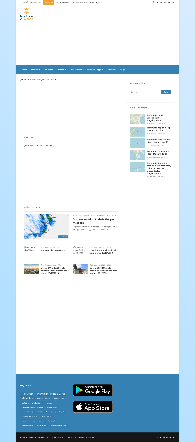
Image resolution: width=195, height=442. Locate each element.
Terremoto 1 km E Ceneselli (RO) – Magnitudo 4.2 (155, 118)
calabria (41, 421)
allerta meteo (52, 407)
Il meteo (27, 393)
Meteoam (48, 403)
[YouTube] (161, 2)
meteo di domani (46, 416)
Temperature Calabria (29, 416)
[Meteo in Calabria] (26, 13)
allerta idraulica (27, 412)
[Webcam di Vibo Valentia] (31, 248)
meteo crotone (60, 398)
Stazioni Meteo (76, 70)
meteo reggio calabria (31, 403)
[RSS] (173, 2)
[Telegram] (169, 2)
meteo (39, 412)
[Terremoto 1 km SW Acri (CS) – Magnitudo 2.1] (137, 155)
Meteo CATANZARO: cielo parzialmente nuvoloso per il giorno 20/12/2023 (55, 271)
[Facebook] (153, 2)
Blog (122, 70)
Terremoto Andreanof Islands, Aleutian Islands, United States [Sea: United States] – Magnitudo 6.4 (159, 168)
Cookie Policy (70, 437)
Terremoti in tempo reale (58, 425)
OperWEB (92, 437)
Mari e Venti (48, 70)
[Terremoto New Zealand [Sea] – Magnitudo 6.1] (137, 143)
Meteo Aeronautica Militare (32, 407)
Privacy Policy (57, 437)
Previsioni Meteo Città (51, 393)
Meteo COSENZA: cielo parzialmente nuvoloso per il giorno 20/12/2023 (103, 271)
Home (24, 70)
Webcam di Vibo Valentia (53, 250)
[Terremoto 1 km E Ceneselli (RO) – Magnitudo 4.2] (137, 119)
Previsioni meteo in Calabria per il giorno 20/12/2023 (103, 251)
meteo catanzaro (27, 425)
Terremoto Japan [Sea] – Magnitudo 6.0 (158, 129)
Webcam (60, 70)
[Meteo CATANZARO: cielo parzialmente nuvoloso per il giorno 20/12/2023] (31, 269)
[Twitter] (157, 2)
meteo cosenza (43, 398)
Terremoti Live (41, 425)
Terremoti (111, 70)
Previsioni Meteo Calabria (55, 412)
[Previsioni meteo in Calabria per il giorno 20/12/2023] (80, 253)
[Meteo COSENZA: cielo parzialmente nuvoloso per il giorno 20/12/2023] (80, 269)
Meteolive (27, 398)
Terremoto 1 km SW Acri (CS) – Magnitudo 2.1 (158, 152)
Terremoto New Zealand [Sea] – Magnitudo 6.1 (158, 141)
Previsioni (34, 70)
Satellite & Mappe (94, 70)
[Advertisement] (97, 44)
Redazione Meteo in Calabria (85, 215)
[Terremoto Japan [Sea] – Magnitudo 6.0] (137, 132)
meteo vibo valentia (28, 421)
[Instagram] (165, 2)
